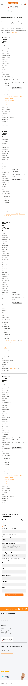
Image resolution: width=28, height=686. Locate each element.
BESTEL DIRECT (17, 87)
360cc (5, 524)
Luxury (8, 96)
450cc (5, 526)
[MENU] (2, 4)
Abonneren (7, 655)
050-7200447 (14, 32)
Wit (17, 96)
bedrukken (14, 123)
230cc (5, 522)
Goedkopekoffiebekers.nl (13, 684)
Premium (13, 96)
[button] (2, 4)
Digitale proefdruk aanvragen (14, 595)
